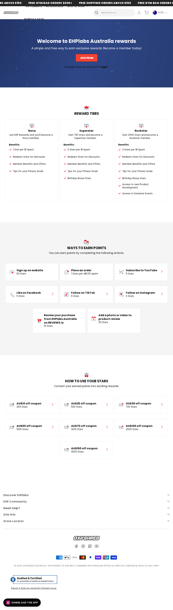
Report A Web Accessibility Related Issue (33, 588)
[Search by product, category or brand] (96, 12)
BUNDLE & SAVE (34, 19)
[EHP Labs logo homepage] (11, 12)
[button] (22, 603)
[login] (139, 12)
